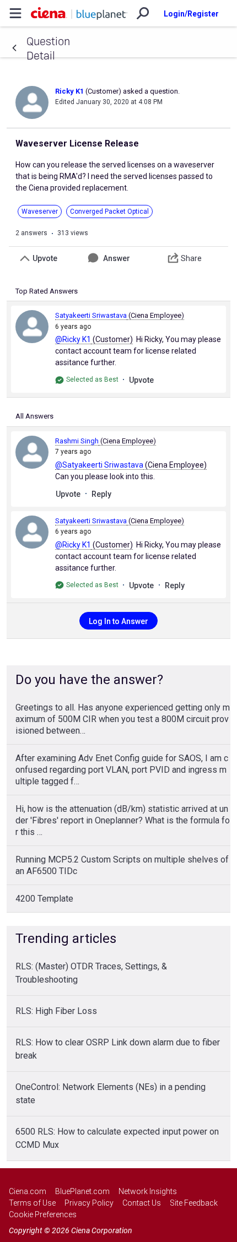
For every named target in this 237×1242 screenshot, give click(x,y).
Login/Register (191, 13)
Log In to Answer (118, 621)
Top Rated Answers (46, 291)
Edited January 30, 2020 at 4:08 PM (109, 102)
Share (191, 258)
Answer (116, 258)
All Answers (34, 416)
